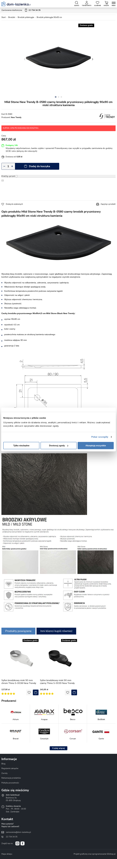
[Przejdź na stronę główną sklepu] (16, 4)
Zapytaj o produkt (108, 204)
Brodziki (11, 17)
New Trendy (16, 117)
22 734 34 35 (11, 837)
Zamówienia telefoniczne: (21, 10)
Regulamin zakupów (9, 768)
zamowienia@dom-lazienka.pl (18, 832)
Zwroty (4, 773)
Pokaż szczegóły (99, 437)
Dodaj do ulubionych (14, 204)
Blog (3, 763)
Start (3, 17)
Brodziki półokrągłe (26, 17)
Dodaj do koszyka (39, 166)
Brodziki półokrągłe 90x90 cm (49, 17)
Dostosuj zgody (57, 445)
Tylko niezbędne (21, 445)
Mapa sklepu (6, 854)
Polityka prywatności (10, 783)
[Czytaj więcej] (58, 748)
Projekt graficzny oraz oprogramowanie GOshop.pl (95, 854)
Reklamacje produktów (11, 778)
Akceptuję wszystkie (95, 445)
